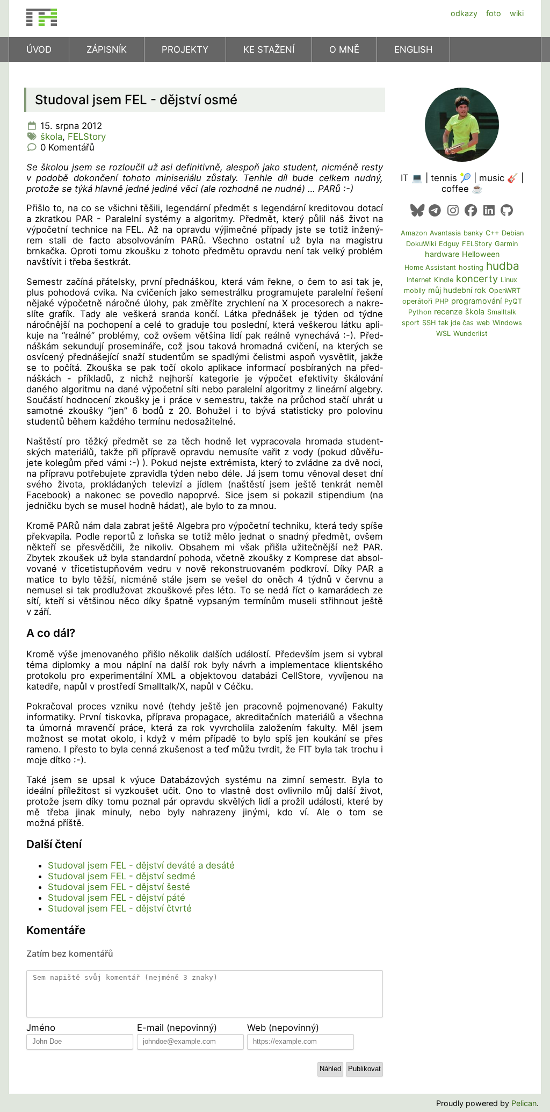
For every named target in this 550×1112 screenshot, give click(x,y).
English (413, 49)
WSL (443, 333)
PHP (441, 301)
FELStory (87, 136)
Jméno (40, 1027)
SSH (429, 323)
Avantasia (445, 233)
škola (51, 136)
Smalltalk (501, 312)
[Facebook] (471, 210)
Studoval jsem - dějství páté (116, 897)
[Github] (507, 210)
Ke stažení (268, 49)
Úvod (39, 49)
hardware (442, 254)
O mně (344, 49)
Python (419, 312)
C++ (492, 233)
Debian (513, 233)
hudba (502, 265)
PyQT (513, 301)
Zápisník (106, 49)
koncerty (477, 278)
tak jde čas (456, 323)
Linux (509, 280)
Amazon (414, 233)
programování (476, 300)
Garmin (506, 244)
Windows (507, 323)
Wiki (517, 13)
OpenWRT (504, 290)
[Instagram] (453, 210)
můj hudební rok (457, 290)
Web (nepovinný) (283, 1027)
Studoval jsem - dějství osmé (136, 99)
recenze (448, 311)
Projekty (185, 49)
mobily (414, 290)
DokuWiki (421, 244)
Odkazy (464, 13)
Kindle (443, 280)
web (483, 323)
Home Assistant (430, 267)
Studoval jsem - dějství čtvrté (120, 908)
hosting (471, 267)
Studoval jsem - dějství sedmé (122, 876)
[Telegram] (435, 210)
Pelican (524, 1103)
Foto (493, 13)
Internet (419, 280)
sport (410, 323)
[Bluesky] (417, 210)
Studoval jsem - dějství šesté (119, 886)
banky (473, 233)
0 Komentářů (67, 147)
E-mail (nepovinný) (177, 1027)
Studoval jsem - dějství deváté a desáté (141, 865)
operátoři (417, 301)
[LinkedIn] (488, 210)
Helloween (481, 254)
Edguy (449, 244)
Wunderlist (470, 333)
